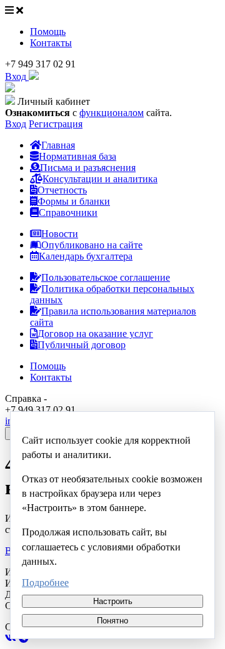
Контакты (51, 42)
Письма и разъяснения (88, 167)
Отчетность (62, 190)
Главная (58, 145)
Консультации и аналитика (100, 178)
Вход (15, 124)
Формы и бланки (74, 201)
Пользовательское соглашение (105, 277)
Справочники (68, 212)
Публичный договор (82, 344)
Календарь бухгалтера (85, 256)
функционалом (111, 112)
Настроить (112, 601)
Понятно (112, 620)
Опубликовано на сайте (91, 245)
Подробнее (45, 582)
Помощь (48, 31)
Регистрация (55, 124)
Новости (59, 233)
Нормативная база (77, 156)
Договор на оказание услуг (95, 333)
